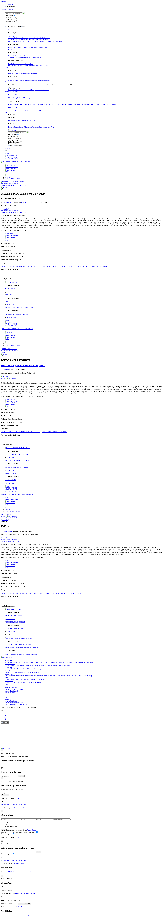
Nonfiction (27, 39)
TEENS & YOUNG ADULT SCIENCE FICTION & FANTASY (20, 266)
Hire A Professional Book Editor (18, 104)
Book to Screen (13, 65)
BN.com (24, 185)
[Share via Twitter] (10, 168)
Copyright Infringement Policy (14, 689)
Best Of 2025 (34, 47)
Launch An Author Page (46, 127)
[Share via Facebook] (11, 167)
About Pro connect (33, 127)
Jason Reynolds (7, 202)
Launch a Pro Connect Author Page (62, 676)
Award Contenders (28, 80)
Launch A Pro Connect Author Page (105, 104)
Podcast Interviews (10, 23)
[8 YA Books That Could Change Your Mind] (18, 638)
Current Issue (12, 90)
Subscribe (46, 90)
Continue (21, 776)
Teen (25, 56)
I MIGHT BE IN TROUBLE (13, 615)
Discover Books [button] (9, 660)
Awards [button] (7, 67)
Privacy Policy (9, 686)
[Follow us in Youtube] (5, 719)
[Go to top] (5, 722)
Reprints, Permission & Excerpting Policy (11, 691)
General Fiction (13, 56)
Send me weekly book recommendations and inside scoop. (18, 832)
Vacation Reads (42, 47)
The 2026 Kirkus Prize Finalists (23, 162)
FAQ (21, 682)
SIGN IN (11, 5)
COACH (7, 301)
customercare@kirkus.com (27, 871)
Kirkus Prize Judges (36, 669)
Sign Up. (20, 907)
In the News (21, 65)
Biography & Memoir (36, 39)
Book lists (18, 47)
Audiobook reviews (11, 17)
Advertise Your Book (88, 104)
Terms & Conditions (11, 687)
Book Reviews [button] (9, 30)
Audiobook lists (25, 47)
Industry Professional (11, 827)
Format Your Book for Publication (53, 104)
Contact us (8, 684)
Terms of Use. (31, 830)
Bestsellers (11, 47)
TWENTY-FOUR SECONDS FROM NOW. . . (19, 314)
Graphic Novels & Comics (35, 41)
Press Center (26, 682)
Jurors (35, 73)
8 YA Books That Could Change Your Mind (18, 644)
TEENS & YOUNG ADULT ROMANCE (54, 432)
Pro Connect (8, 25)
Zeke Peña (24, 202)
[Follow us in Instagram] (5, 717)
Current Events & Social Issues (17, 41)
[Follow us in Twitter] (5, 715)
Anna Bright (6, 369)
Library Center (12, 107)
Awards (22, 64)
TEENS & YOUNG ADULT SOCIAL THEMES (57, 266)
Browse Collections (14, 120)
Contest (17, 682)
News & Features (10, 19)
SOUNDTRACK (10, 288)
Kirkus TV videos (57, 665)
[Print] (7, 172)
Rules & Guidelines (39, 80)
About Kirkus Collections (27, 120)
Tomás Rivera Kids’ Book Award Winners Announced (21, 654)
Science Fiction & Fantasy (16, 39)
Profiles (10, 64)
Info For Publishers (35, 682)
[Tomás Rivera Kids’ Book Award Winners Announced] (21, 647)
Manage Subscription (36, 90)
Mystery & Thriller (29, 57)
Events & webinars (50, 111)
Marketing (26, 98)
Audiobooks (12, 38)
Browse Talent (23, 127)
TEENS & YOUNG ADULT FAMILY (38, 593)
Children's (59, 41)
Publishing (20, 98)
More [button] (6, 112)
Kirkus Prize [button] (8, 667)
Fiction (18, 38)
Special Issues (20, 90)
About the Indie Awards (15, 80)
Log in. (19, 798)
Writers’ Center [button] (9, 674)
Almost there (5, 795)
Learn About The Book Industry (82, 676)
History (45, 39)
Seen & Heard (29, 64)
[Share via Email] (10, 170)
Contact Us (8, 697)
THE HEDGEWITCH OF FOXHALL (16, 454)
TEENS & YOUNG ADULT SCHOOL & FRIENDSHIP (90, 266)
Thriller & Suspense (26, 38)
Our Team (12, 682)
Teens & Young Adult (49, 41)
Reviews (7, 177)
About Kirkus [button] (9, 681)
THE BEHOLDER (10, 480)
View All (11, 36)
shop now (4, 183)
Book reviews (9, 15)
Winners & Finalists (14, 73)
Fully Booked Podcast (41, 65)
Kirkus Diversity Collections (13, 679)
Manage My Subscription (25, 672)
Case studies (23, 111)
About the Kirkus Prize (27, 73)
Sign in (3, 830)
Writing (10, 98)
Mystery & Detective (38, 38)
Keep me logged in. (7, 834)
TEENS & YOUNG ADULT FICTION (13, 593)
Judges (47, 80)
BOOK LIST (10, 162)
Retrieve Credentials (24, 903)
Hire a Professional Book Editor (14, 676)
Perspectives (16, 64)
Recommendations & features (36, 111)
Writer (7, 825)
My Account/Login (39, 679)
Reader (7, 823)
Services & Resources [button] (11, 91)
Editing (15, 98)
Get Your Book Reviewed (35, 104)
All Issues (27, 90)
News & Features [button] (10, 49)
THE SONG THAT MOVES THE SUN (17, 467)
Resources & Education (15, 95)
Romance (47, 38)
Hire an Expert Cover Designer (72, 104)
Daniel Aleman (7, 531)
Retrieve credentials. (19, 808)
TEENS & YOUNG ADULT (13, 179)
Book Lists (14, 665)
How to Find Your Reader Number (25, 893)
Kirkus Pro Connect (27, 679)
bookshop (9, 185)
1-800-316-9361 (11, 871)
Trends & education (14, 111)
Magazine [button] (7, 82)
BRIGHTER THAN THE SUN (14, 628)
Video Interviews (10, 21)
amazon (3, 185)
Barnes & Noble (17, 185)
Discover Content (13, 127)
